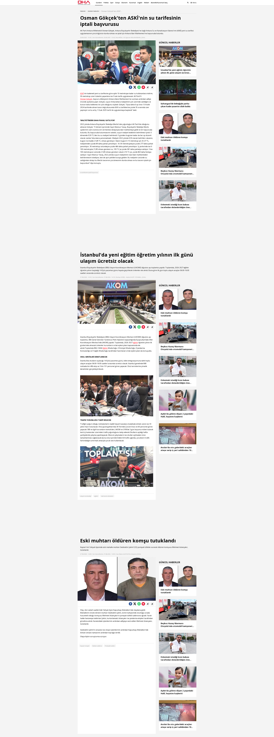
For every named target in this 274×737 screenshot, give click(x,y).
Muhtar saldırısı (97, 646)
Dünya (117, 3)
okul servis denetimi (107, 496)
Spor (111, 3)
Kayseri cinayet (84, 646)
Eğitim (105, 348)
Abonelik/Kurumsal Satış (159, 3)
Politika (106, 3)
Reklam (146, 3)
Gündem (99, 3)
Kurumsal (132, 3)
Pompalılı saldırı (110, 646)
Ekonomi (124, 3)
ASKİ (179, 30)
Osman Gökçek (108, 30)
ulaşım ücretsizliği (85, 496)
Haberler (83, 11)
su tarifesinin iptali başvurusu (89, 172)
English (139, 3)
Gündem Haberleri (93, 11)
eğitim (186, 267)
